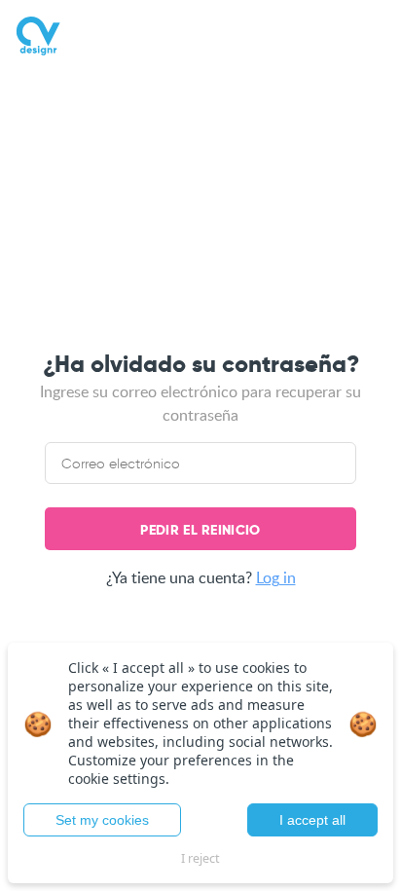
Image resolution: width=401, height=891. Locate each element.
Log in (276, 577)
